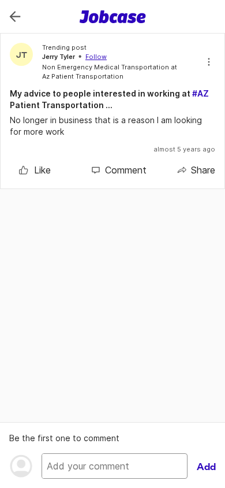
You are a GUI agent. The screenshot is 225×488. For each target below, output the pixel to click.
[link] (35, 170)
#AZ (200, 93)
